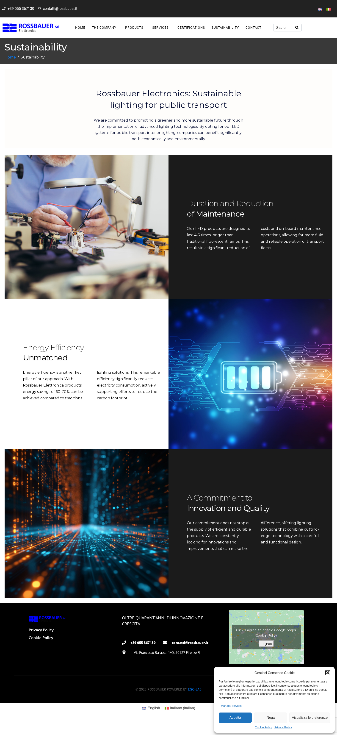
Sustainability (225, 27)
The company (104, 27)
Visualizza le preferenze (310, 717)
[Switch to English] (319, 8)
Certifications (191, 27)
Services (160, 27)
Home (80, 27)
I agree (266, 643)
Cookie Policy (263, 727)
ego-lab (195, 689)
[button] (328, 672)
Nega (271, 717)
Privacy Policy (283, 727)
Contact (253, 27)
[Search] (297, 27)
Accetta (235, 717)
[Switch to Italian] (328, 8)
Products (134, 27)
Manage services (231, 705)
